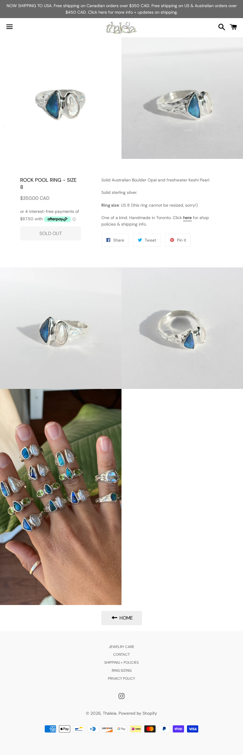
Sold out (50, 233)
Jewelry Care (121, 646)
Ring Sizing (122, 670)
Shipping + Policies (121, 662)
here (187, 217)
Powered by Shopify (138, 713)
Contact (121, 654)
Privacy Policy (121, 678)
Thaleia (109, 713)
